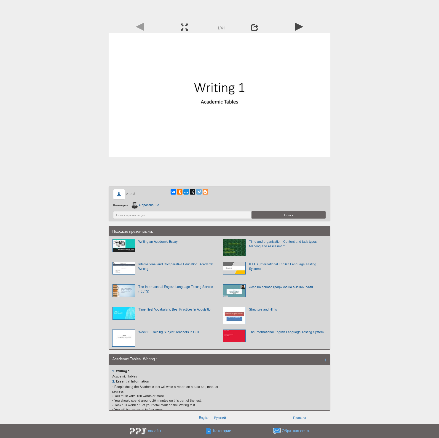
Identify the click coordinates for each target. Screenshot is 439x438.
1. (113, 371)
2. (113, 381)
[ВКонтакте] (173, 192)
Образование (149, 204)
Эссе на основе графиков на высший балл (281, 286)
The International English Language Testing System (286, 332)
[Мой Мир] (186, 192)
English (204, 417)
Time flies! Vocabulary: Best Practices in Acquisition (175, 309)
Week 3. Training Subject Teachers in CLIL (169, 332)
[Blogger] (205, 192)
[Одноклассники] (179, 192)
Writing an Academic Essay (158, 241)
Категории (222, 430)
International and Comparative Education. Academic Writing (176, 266)
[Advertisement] (219, 10)
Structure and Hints (263, 309)
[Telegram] (199, 192)
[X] (192, 192)
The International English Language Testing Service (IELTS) (175, 288)
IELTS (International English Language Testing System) (282, 266)
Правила (299, 417)
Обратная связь (296, 430)
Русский (220, 417)
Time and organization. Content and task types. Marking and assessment (283, 243)
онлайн (154, 430)
